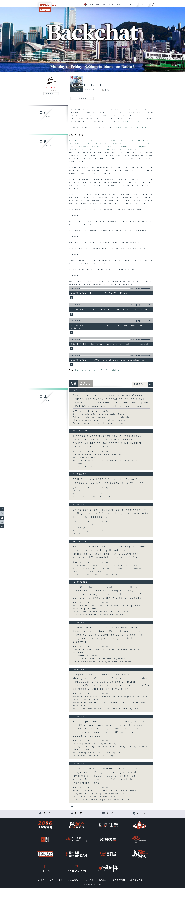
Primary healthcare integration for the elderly (101, 417)
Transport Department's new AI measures (98, 455)
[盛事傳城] (139, 854)
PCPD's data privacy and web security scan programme (106, 606)
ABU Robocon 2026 (84, 491)
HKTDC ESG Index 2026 (87, 466)
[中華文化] (45, 854)
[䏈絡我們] (103, 813)
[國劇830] (45, 839)
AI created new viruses (87, 571)
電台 (97, 5)
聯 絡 (110, 813)
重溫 (117, 5)
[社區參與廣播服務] (139, 839)
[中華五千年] (108, 868)
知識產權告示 (75, 880)
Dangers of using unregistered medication (99, 794)
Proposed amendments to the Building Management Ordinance (111, 697)
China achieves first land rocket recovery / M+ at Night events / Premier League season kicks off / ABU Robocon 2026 (111, 513)
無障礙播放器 (119, 880)
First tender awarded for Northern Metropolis (101, 420)
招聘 (52, 880)
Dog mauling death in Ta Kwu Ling (94, 497)
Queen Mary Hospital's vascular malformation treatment (107, 568)
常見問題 (90, 880)
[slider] (145, 288)
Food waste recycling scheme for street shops (101, 612)
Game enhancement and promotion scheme (99, 615)
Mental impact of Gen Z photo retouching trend (102, 800)
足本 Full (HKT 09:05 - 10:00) (90, 411)
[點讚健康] (108, 824)
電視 (90, 5)
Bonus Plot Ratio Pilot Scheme (91, 494)
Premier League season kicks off (93, 531)
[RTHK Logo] (46, 6)
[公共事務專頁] (108, 839)
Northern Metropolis (87, 370)
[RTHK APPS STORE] (45, 868)
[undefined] (85, 4)
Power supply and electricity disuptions (97, 753)
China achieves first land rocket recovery (98, 525)
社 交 (78, 813)
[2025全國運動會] (45, 824)
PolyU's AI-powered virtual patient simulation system (105, 709)
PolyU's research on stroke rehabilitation (98, 423)
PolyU (104, 370)
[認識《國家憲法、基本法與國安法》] (76, 854)
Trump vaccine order (85, 700)
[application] (110, 288)
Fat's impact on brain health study (94, 797)
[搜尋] (153, 3)
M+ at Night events (84, 528)
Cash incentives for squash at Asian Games (99, 414)
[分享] (72, 813)
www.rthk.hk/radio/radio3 (132, 127)
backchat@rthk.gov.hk (129, 121)
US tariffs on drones (85, 656)
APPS (124, 5)
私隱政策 (104, 880)
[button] (72, 288)
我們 (130, 5)
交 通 (47, 813)
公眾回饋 (142, 814)
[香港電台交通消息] (41, 813)
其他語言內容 (137, 880)
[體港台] (76, 824)
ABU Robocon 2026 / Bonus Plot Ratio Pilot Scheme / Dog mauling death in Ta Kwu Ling (108, 481)
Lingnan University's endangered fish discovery (102, 662)
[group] (138, 288)
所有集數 (76, 90)
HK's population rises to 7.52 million (95, 574)
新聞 (103, 5)
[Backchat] (92, 39)
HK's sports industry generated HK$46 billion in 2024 (106, 565)
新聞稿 (41, 880)
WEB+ (110, 5)
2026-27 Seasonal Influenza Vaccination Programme (105, 791)
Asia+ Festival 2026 (85, 458)
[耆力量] (108, 854)
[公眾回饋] (134, 813)
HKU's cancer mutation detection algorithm (99, 659)
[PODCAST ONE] (76, 868)
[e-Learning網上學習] (76, 839)
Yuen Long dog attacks (87, 609)
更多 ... (72, 807)
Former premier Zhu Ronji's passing (95, 744)
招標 (61, 880)
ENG (141, 4)
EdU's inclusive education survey (93, 756)
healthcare (115, 370)
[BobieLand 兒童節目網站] (139, 824)
